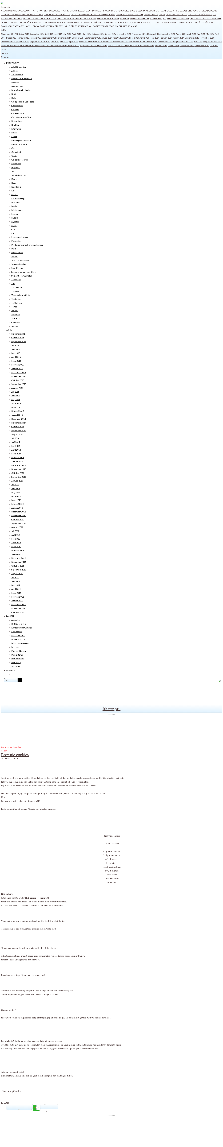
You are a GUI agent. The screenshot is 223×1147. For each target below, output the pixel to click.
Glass (140, 14)
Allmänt (27, 10)
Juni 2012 (198, 41)
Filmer (83, 14)
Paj (164, 18)
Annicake (15, 620)
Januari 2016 (110, 34)
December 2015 (124, 34)
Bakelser (80, 10)
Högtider (206, 14)
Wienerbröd (107, 26)
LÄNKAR (10, 616)
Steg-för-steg (109, 22)
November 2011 (58, 45)
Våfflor (83, 26)
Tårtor (75, 26)
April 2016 (76, 34)
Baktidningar (94, 10)
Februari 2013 (95, 41)
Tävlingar (7, 26)
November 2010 (201, 45)
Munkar (124, 18)
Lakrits (61, 18)
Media (100, 18)
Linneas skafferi (18, 635)
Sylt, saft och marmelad (164, 22)
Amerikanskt (40, 10)
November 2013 (207, 37)
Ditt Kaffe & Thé (18, 624)
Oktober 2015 (153, 34)
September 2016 (37, 34)
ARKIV (9, 330)
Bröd (133, 10)
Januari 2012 (30, 45)
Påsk (29, 22)
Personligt (196, 18)
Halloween (194, 14)
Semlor (52, 22)
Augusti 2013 (36, 41)
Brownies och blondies (115, 10)
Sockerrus (15, 666)
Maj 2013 (64, 41)
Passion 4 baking (18, 651)
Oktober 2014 (78, 37)
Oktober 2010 (17, 612)
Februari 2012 (17, 45)
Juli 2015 (192, 34)
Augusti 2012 (179, 41)
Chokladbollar (207, 10)
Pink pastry (16, 662)
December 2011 (43, 45)
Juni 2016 (58, 34)
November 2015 (139, 34)
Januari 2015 (35, 37)
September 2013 (21, 41)
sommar (132, 26)
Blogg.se (5, 57)
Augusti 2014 (106, 37)
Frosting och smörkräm (101, 14)
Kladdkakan (16, 631)
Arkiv (3, 30)
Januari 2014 (178, 37)
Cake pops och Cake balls (158, 10)
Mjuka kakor (111, 18)
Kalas (33, 18)
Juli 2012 (189, 41)
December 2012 (121, 41)
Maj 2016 (67, 34)
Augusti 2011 (101, 45)
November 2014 (63, 37)
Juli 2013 (46, 41)
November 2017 (8, 34)
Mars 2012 (6, 45)
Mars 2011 (149, 45)
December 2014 (48, 37)
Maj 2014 (134, 37)
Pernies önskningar (178, 18)
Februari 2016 (98, 34)
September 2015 (168, 34)
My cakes (15, 647)
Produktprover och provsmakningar (27, 245)
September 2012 (165, 41)
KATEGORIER (12, 63)
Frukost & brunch (126, 14)
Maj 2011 (129, 45)
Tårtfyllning (62, 26)
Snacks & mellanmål (68, 22)
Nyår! (153, 18)
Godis (162, 14)
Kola (53, 18)
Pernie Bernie (17, 654)
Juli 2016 (49, 34)
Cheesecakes (180, 10)
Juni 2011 (120, 45)
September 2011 (87, 45)
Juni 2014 (125, 37)
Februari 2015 (23, 37)
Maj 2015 (210, 34)
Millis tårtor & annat (20, 643)
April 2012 (217, 41)
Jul (214, 14)
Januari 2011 (173, 45)
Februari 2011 (161, 45)
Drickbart (50, 14)
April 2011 (139, 45)
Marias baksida (18, 639)
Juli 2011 (112, 45)
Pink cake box (17, 658)
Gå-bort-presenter (176, 14)
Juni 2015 (201, 34)
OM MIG (10, 670)
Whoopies (94, 26)
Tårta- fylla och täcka (26, 26)
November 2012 (136, 41)
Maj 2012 (207, 41)
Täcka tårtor (205, 22)
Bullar (140, 10)
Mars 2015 (11, 37)
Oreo (159, 18)
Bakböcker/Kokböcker (62, 10)
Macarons (90, 18)
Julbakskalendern (11, 18)
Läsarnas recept (74, 18)
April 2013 (73, 41)
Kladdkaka (43, 18)
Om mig (4, 53)
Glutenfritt (151, 14)
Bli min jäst (112, 708)
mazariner (121, 26)
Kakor (26, 18)
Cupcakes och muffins (14, 14)
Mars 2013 (84, 41)
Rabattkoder (39, 22)
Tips (194, 22)
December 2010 (187, 45)
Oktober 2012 (150, 41)
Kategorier (6, 7)
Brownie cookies (15, 754)
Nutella (134, 18)
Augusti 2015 (182, 34)
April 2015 (16, 403)
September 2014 (92, 37)
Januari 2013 (108, 41)
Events (75, 14)
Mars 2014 (154, 37)
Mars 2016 (86, 34)
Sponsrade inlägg (90, 22)
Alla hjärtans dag (11, 10)
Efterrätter (63, 14)
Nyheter (144, 18)
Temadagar (185, 22)
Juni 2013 (55, 41)
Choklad (193, 10)
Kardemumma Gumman (21, 627)
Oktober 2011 (72, 45)
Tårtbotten (47, 26)
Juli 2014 (117, 37)
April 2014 (144, 37)
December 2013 (192, 37)
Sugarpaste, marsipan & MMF (134, 22)
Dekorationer (35, 14)
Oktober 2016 (22, 34)
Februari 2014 (166, 37)
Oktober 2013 (7, 41)
